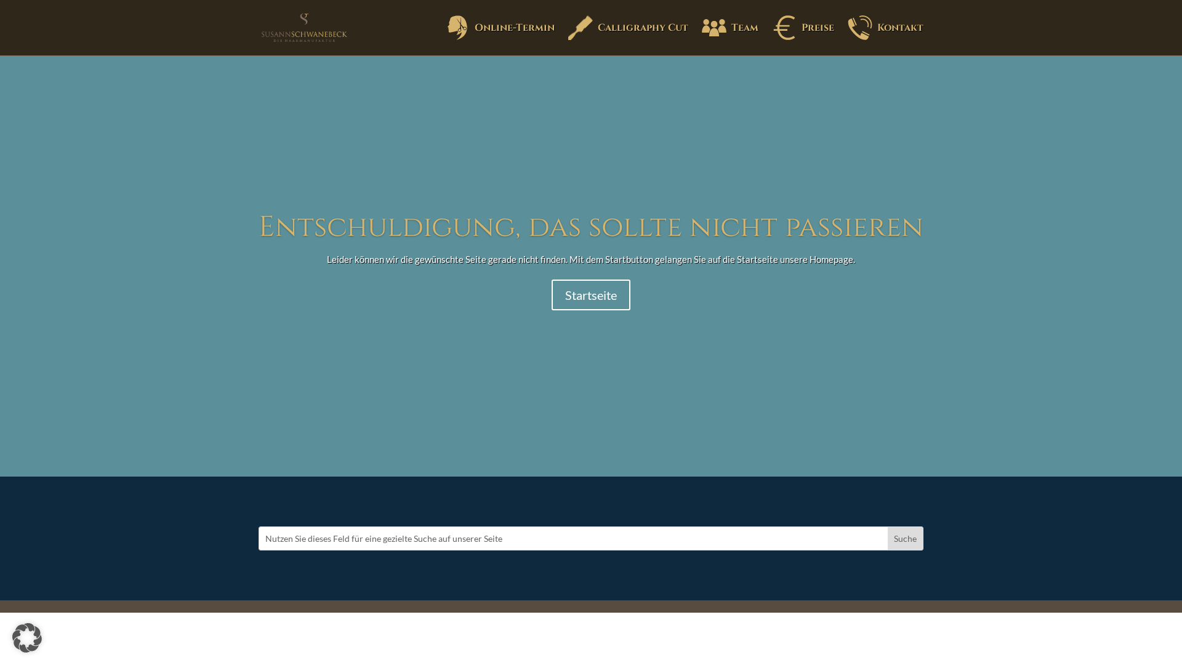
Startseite (591, 295)
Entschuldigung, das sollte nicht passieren (591, 227)
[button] (27, 638)
